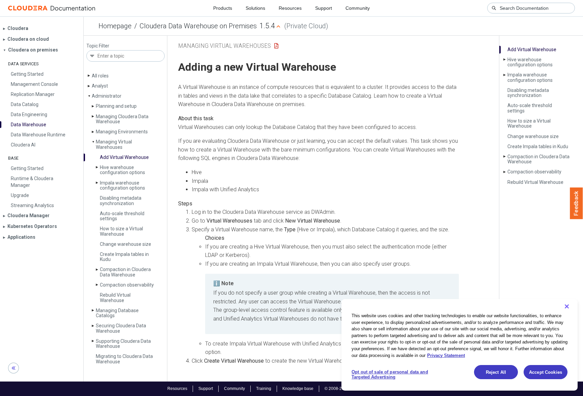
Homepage (115, 26)
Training (263, 388)
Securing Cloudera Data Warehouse (121, 328)
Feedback (576, 203)
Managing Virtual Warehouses (114, 144)
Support (323, 8)
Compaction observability (127, 285)
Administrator (106, 96)
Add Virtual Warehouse (124, 157)
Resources (290, 8)
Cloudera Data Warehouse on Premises (198, 26)
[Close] (566, 306)
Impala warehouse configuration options (122, 185)
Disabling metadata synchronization (120, 200)
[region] (459, 345)
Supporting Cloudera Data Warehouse (123, 343)
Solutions (255, 8)
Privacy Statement (446, 355)
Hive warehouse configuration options (122, 170)
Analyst (100, 86)
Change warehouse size (125, 244)
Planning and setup (116, 106)
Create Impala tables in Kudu (124, 257)
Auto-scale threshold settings (122, 216)
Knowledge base (297, 388)
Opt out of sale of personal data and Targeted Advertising (390, 374)
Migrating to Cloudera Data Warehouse (124, 359)
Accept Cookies (545, 372)
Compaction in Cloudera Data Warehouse (125, 272)
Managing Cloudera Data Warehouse (122, 119)
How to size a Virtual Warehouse (121, 231)
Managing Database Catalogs (117, 313)
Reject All (496, 372)
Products (222, 8)
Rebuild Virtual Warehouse (115, 297)
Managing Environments (122, 131)
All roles (100, 75)
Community (357, 8)
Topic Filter (97, 45)
